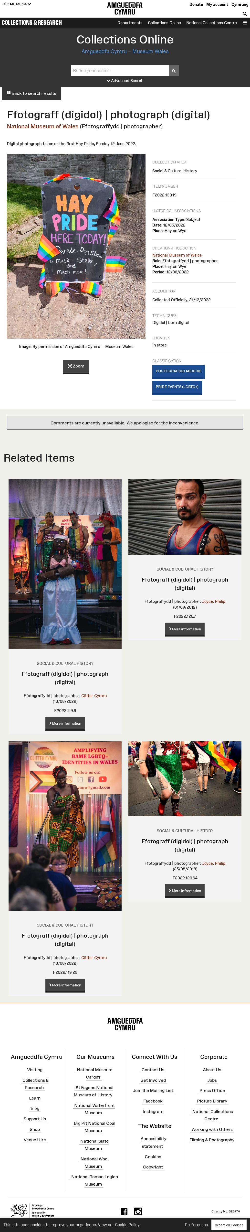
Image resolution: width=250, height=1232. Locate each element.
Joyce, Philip (213, 601)
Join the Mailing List (153, 1090)
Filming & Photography (212, 1139)
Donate (196, 4)
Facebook (153, 1101)
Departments (130, 23)
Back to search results (33, 93)
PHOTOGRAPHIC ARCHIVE (178, 371)
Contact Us (153, 1069)
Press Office (212, 1090)
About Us (212, 1069)
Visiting (34, 1069)
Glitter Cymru (94, 695)
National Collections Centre (211, 23)
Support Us (35, 1118)
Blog (35, 1108)
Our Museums (15, 4)
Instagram (153, 1111)
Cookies (153, 1156)
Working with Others (212, 1129)
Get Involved (153, 1080)
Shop (35, 1129)
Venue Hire (35, 1139)
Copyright (153, 1167)
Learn (35, 1097)
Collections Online (164, 23)
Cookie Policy (127, 1224)
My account (217, 4)
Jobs (212, 1080)
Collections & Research (32, 22)
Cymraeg (239, 4)
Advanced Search (127, 80)
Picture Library (212, 1101)
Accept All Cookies (229, 1225)
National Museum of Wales (43, 126)
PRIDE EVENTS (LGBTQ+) (177, 387)
